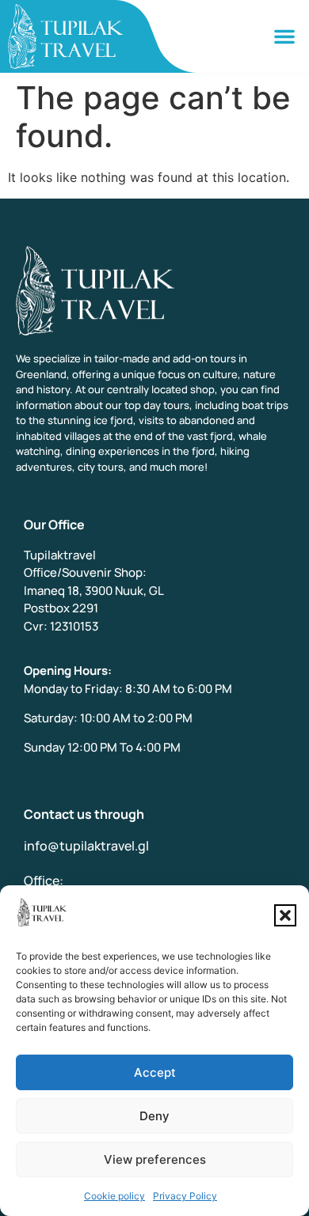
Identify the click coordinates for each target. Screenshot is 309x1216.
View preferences (155, 1159)
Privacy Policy (185, 1196)
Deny (154, 1115)
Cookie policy (114, 1196)
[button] (285, 915)
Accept (155, 1072)
